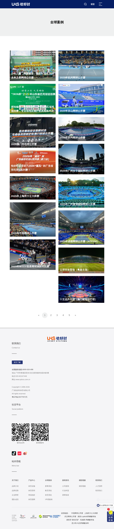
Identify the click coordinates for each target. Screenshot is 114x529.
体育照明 (31, 490)
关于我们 (15, 480)
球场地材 (31, 495)
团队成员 (15, 499)
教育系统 (48, 490)
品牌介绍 (15, 486)
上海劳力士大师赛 (91, 513)
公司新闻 (65, 486)
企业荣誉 (15, 495)
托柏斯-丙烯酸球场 (87, 520)
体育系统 (48, 495)
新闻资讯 (65, 480)
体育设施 (31, 486)
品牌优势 (15, 490)
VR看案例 (48, 499)
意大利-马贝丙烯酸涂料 (80, 523)
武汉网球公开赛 (70, 516)
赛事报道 (65, 495)
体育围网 (31, 499)
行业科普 (65, 490)
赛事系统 (48, 486)
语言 (93, 4)
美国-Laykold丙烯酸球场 (87, 516)
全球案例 (48, 480)
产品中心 (31, 480)
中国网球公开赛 (77, 513)
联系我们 (99, 480)
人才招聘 (99, 486)
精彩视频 (82, 480)
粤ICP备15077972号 (19, 397)
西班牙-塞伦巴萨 (72, 520)
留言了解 (17, 362)
